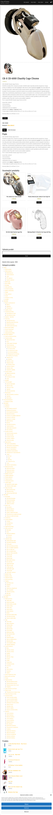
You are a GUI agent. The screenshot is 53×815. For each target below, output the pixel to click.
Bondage (7, 285)
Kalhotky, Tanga (9, 657)
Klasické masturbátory (11, 447)
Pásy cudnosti (11, 125)
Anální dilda (9, 600)
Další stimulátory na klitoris (12, 394)
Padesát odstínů (8, 577)
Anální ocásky (9, 605)
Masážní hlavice (10, 722)
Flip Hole (10, 459)
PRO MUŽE (26, 2)
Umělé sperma (9, 567)
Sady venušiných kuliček (11, 701)
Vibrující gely (9, 570)
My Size (8, 422)
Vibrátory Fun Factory (11, 347)
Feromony (7, 318)
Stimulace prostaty (10, 616)
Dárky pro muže (9, 387)
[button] (51, 795)
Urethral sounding (10, 591)
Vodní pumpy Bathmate (11, 493)
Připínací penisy (8, 679)
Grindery (8, 521)
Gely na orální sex (10, 549)
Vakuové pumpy (8, 487)
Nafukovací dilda (10, 632)
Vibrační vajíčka (9, 708)
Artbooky (10, 535)
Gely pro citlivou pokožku (11, 553)
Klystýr (7, 613)
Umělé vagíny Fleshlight (11, 343)
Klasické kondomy (10, 413)
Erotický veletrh (8, 371)
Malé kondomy (9, 421)
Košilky (8, 660)
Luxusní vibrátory (10, 720)
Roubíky (7, 299)
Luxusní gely (9, 556)
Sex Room (8, 524)
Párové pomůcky (9, 579)
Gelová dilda (9, 627)
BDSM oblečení (8, 271)
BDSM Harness (9, 273)
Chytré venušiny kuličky (11, 697)
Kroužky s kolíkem (10, 438)
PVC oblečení (9, 278)
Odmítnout (26, 808)
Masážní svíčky (8, 576)
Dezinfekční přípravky (11, 542)
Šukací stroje (8, 690)
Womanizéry (8, 392)
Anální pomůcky (8, 598)
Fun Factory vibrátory (12, 352)
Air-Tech (10, 456)
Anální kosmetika (10, 602)
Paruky (6, 678)
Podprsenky (9, 662)
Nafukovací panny (9, 466)
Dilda (6, 620)
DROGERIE (6, 301)
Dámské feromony (10, 320)
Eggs (9, 458)
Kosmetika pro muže (11, 313)
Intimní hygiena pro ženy (10, 674)
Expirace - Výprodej (9, 317)
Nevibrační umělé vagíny (11, 484)
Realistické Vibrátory (11, 731)
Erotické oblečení (9, 646)
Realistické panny (10, 472)
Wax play (8, 593)
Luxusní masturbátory (11, 449)
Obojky (6, 292)
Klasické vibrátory (10, 716)
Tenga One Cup (11, 461)
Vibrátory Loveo (9, 361)
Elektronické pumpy (10, 489)
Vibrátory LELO (9, 357)
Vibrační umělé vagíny (11, 486)
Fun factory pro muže (12, 350)
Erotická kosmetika (9, 311)
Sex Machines (9, 523)
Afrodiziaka (7, 496)
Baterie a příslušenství (10, 303)
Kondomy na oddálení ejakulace (13, 415)
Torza (7, 463)
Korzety (8, 658)
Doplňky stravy (8, 310)
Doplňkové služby (9, 401)
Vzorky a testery (8, 331)
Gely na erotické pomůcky (12, 546)
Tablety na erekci (10, 503)
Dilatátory (7, 405)
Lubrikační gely (8, 539)
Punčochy (8, 665)
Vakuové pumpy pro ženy (10, 694)
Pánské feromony (10, 324)
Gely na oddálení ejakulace (12, 547)
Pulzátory (8, 729)
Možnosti (26, 811)
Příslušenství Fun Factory (13, 354)
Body (7, 648)
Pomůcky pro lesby (10, 377)
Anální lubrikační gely (11, 540)
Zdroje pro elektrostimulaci (12, 516)
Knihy (7, 532)
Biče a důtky (7, 283)
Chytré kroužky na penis (11, 433)
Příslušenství (9, 308)
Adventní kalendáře (10, 384)
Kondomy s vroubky (10, 419)
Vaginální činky (9, 706)
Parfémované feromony (11, 325)
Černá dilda (8, 621)
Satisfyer (8, 396)
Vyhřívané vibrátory (10, 738)
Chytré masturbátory (11, 443)
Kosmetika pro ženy (10, 315)
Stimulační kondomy (11, 424)
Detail (5, 118)
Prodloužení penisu (9, 480)
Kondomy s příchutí (10, 417)
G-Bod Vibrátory (9, 715)
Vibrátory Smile (9, 362)
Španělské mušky (10, 502)
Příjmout (26, 804)
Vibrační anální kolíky (11, 618)
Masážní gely (9, 558)
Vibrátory (10, 359)
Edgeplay (8, 584)
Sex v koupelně (9, 590)
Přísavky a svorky (9, 297)
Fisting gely (9, 544)
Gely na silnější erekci (11, 551)
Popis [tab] (4, 130)
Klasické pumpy (9, 491)
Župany (8, 672)
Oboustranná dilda (10, 634)
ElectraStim (9, 507)
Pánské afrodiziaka (10, 500)
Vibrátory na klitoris (10, 736)
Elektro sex (7, 505)
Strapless (8, 686)
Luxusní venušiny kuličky (11, 699)
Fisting (7, 586)
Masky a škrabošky (9, 290)
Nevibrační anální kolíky (11, 614)
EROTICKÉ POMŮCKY (8, 334)
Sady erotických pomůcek (11, 688)
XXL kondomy (9, 429)
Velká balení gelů (10, 568)
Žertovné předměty (10, 391)
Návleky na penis (9, 473)
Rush (7, 341)
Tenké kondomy (10, 426)
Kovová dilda (9, 630)
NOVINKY (7, 380)
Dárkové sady (9, 385)
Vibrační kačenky (10, 345)
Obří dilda (8, 635)
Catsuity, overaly (10, 650)
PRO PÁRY (33, 2)
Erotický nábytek (8, 519)
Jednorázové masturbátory (12, 445)
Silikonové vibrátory (10, 732)
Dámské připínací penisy (11, 681)
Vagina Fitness (9, 704)
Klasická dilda (9, 628)
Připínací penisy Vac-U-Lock (12, 685)
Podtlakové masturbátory (12, 451)
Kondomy (7, 406)
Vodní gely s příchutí (10, 572)
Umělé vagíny (8, 482)
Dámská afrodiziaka (10, 498)
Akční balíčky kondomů (11, 408)
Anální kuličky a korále (11, 604)
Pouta (6, 295)
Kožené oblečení (10, 274)
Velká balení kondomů (11, 428)
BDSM (46, 2)
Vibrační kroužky (10, 440)
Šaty (7, 667)
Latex (7, 276)
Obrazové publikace (10, 533)
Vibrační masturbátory (11, 465)
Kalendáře (8, 530)
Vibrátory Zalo (9, 368)
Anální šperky (9, 609)
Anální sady (9, 607)
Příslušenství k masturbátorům (13, 452)
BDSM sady (7, 281)
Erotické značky (8, 338)
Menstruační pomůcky (10, 676)
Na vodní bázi (9, 561)
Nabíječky (8, 306)
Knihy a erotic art (9, 528)
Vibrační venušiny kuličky (12, 709)
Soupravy (8, 671)
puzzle (38, 87)
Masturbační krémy (10, 560)
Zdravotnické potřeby (9, 332)
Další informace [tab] (12, 130)
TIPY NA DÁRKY (8, 382)
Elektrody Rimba (10, 510)
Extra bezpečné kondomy (12, 412)
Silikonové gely (9, 565)
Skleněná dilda (9, 641)
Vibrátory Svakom (10, 366)
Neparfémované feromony (12, 322)
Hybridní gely (9, 554)
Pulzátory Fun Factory (13, 355)
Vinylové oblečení (10, 280)
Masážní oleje (8, 574)
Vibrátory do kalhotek (11, 734)
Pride (7, 378)
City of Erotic (5, 1)
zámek (11, 109)
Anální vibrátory (9, 611)
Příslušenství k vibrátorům (12, 727)
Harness (8, 655)
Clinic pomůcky (8, 287)
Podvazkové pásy (10, 664)
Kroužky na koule (10, 436)
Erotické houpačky (9, 288)
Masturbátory (8, 442)
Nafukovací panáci (10, 468)
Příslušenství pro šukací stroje (13, 692)
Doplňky (8, 653)
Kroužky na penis (9, 431)
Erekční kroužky (9, 435)
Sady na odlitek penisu (11, 639)
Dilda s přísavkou (10, 623)
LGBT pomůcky (8, 375)
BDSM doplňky (8, 269)
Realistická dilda (10, 637)
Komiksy (10, 537)
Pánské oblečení (8, 477)
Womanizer (8, 398)
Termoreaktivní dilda (10, 642)
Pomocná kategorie (8, 399)
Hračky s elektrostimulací (12, 512)
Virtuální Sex (8, 595)
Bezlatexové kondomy (11, 410)
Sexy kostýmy (9, 669)
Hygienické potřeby (9, 526)
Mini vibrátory (9, 724)
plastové (16, 109)
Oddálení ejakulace (9, 475)
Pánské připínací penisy (11, 683)
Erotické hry (7, 517)
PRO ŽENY (40, 2)
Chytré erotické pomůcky (10, 336)
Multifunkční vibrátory (11, 725)
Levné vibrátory (9, 718)
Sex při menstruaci (9, 329)
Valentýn (8, 389)
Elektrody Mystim (10, 509)
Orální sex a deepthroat (11, 588)
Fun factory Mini (11, 348)
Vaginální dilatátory (10, 644)
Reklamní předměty (10, 373)
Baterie (8, 304)
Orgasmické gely (10, 563)
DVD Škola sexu (9, 583)
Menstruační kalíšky (9, 327)
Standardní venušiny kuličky (12, 702)
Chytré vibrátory (10, 713)
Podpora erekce (8, 479)
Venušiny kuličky (8, 695)
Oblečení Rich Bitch (10, 340)
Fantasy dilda (9, 625)
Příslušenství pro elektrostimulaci (13, 514)
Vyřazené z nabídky (10, 369)
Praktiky (7, 581)
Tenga (7, 454)
